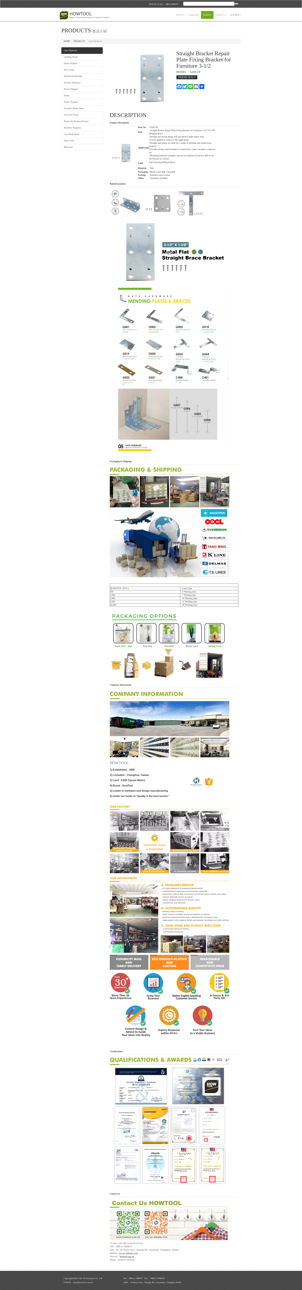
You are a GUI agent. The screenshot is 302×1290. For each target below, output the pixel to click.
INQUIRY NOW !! (186, 77)
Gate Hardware (70, 50)
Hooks (67, 95)
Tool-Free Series (71, 115)
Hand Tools (69, 140)
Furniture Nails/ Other (74, 108)
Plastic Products (71, 102)
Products (207, 15)
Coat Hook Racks (71, 134)
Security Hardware (72, 83)
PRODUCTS (79, 41)
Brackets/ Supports (72, 128)
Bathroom (68, 147)
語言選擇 (234, 15)
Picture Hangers (71, 89)
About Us (180, 15)
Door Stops (69, 70)
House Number (70, 63)
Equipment (194, 15)
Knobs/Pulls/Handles (73, 76)
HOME (67, 41)
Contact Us (221, 15)
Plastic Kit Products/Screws (76, 121)
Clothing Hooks (71, 57)
